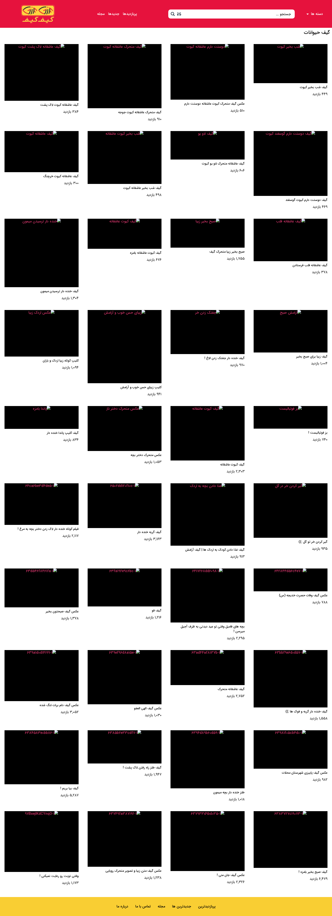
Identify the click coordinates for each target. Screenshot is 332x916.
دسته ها (317, 14)
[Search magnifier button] (173, 14)
